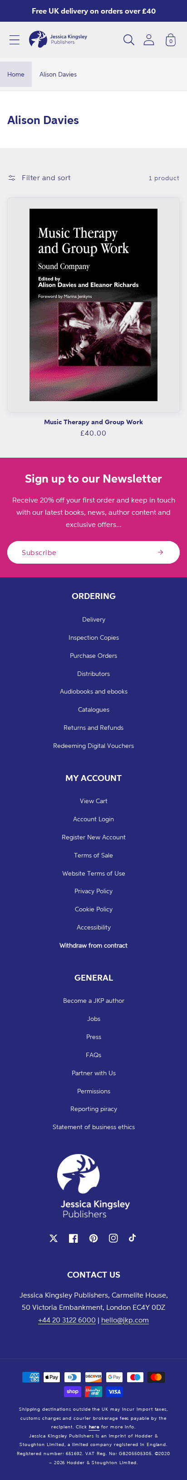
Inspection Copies (94, 637)
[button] (14, 40)
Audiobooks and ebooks (94, 691)
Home (16, 74)
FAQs (93, 1055)
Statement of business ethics (94, 1126)
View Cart (94, 801)
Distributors (93, 673)
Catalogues (93, 709)
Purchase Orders (93, 655)
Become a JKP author (93, 1000)
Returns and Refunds (93, 727)
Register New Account (94, 837)
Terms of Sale (93, 855)
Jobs (93, 1018)
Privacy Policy (93, 891)
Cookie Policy (94, 909)
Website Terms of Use (93, 873)
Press (93, 1036)
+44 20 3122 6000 (67, 1320)
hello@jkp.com (125, 1320)
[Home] (58, 40)
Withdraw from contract (93, 945)
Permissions (93, 1091)
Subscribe (39, 552)
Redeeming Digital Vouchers (93, 745)
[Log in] (148, 39)
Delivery (93, 619)
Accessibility (94, 927)
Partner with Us (94, 1073)
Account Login (93, 819)
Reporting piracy (93, 1108)
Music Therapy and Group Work (93, 422)
